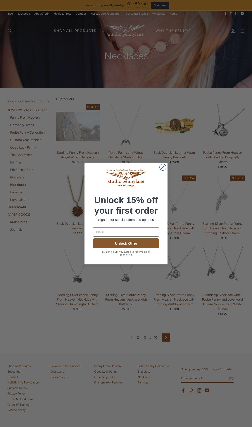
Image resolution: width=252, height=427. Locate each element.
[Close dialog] (163, 167)
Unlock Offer (126, 243)
